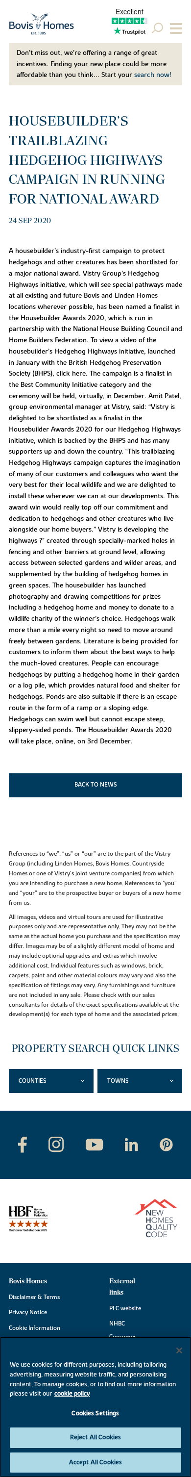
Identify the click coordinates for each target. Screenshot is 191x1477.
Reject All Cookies (95, 1437)
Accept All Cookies (95, 1462)
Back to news (95, 785)
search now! (152, 75)
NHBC (117, 1323)
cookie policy (72, 1394)
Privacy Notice (28, 1312)
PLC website (125, 1308)
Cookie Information (34, 1328)
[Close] (179, 1350)
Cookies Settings (95, 1413)
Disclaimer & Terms (34, 1297)
